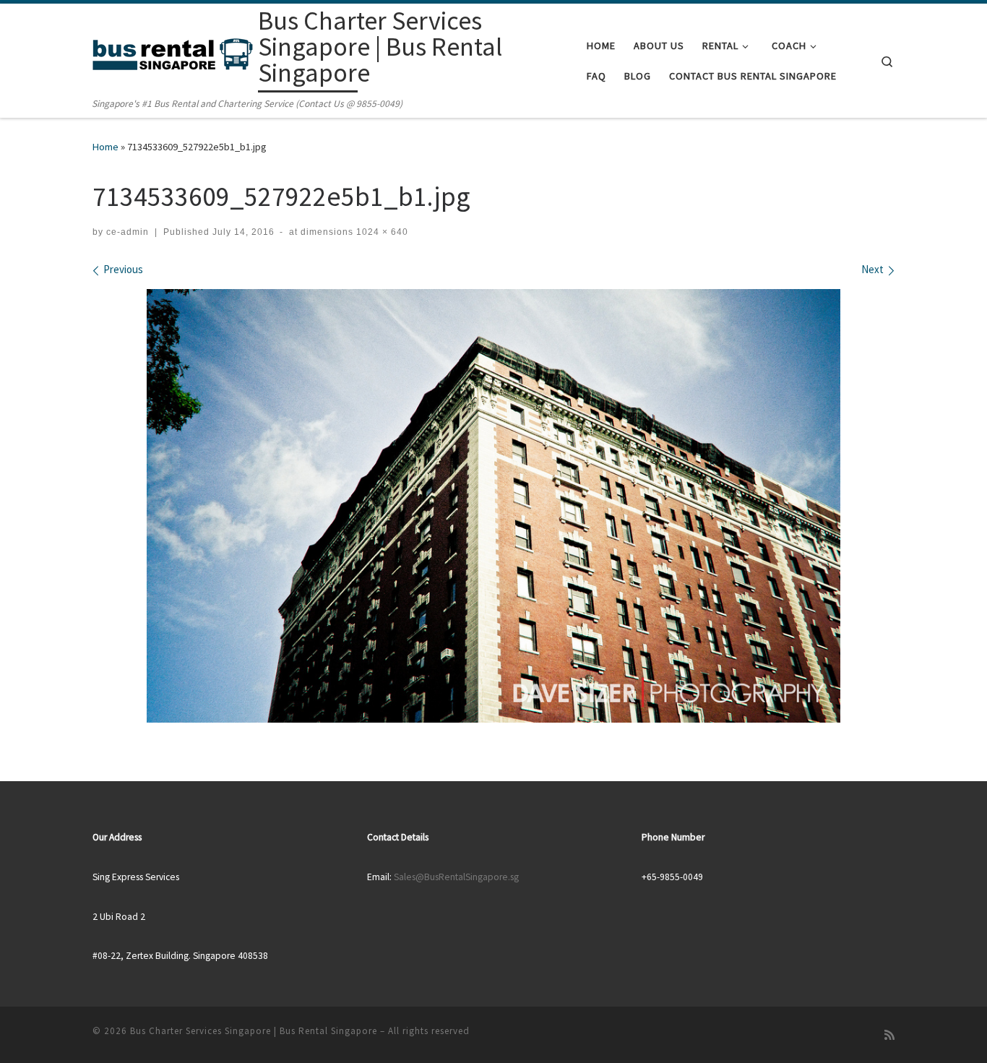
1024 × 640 (380, 232)
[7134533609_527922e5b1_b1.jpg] (493, 506)
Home (105, 146)
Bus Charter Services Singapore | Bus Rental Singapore (253, 1031)
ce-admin (127, 232)
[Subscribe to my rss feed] (889, 1035)
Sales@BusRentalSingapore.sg (456, 877)
